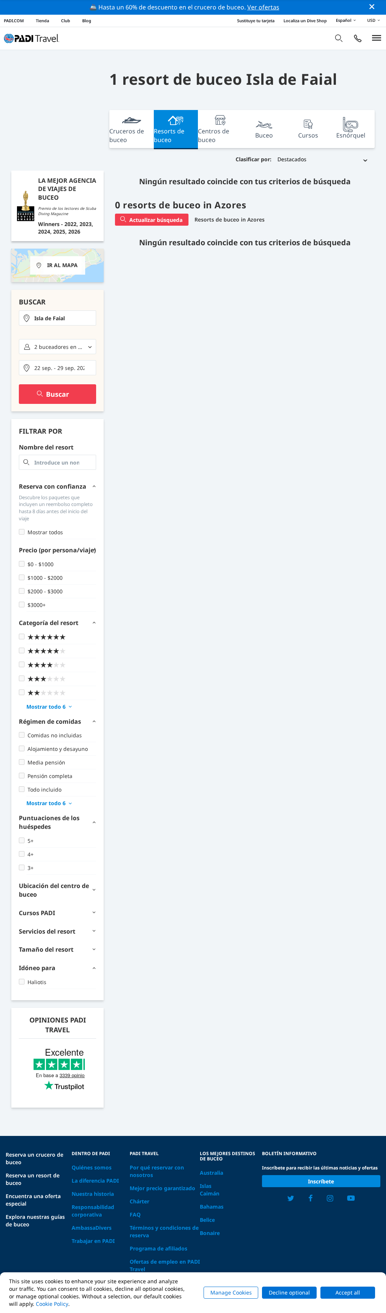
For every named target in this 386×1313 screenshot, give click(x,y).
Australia (211, 1172)
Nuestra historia (93, 1193)
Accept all (347, 1292)
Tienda (42, 20)
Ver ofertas (263, 7)
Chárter (139, 1201)
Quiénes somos (92, 1167)
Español (343, 20)
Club (65, 20)
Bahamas (212, 1206)
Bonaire (210, 1233)
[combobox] (57, 318)
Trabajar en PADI (93, 1240)
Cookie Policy (52, 1303)
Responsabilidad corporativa (93, 1210)
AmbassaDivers (92, 1227)
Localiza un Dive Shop (305, 20)
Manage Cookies (231, 1292)
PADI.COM (14, 20)
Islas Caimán (209, 1189)
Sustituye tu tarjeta (255, 20)
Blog (86, 20)
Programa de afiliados (158, 1248)
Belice (207, 1219)
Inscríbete (321, 1181)
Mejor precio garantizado (162, 1188)
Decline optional (289, 1292)
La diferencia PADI (95, 1180)
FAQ (135, 1214)
